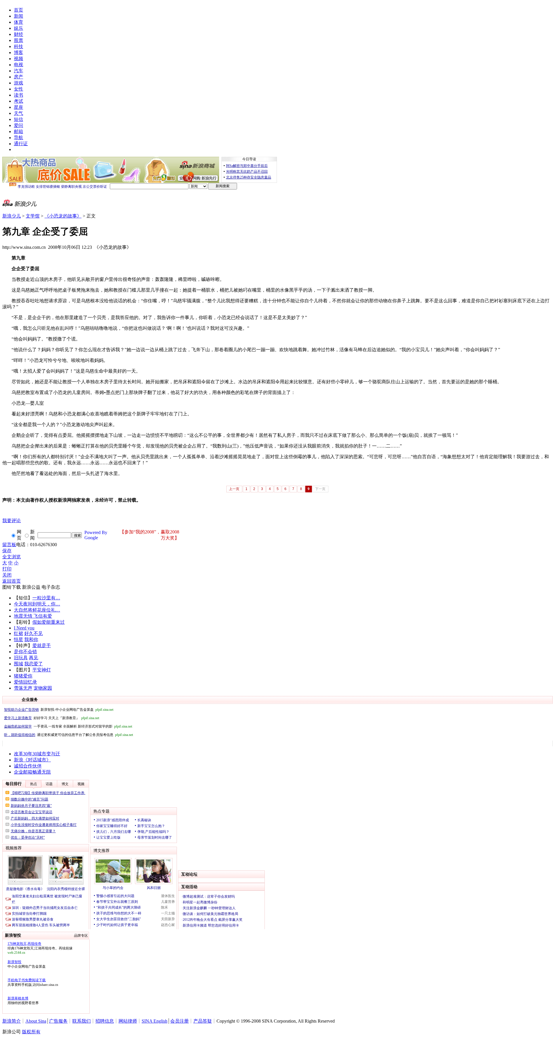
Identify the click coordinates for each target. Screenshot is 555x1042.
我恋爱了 (33, 663)
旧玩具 (21, 657)
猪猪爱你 (23, 675)
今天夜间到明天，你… (37, 603)
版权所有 (31, 1031)
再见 (33, 657)
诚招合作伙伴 (28, 765)
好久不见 (33, 633)
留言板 (9, 544)
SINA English (154, 1021)
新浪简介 (11, 1021)
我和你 (31, 639)
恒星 (18, 639)
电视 (18, 64)
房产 (18, 76)
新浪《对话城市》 (32, 759)
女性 (18, 88)
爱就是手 (41, 645)
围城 (18, 663)
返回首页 (11, 581)
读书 (18, 95)
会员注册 (179, 1021)
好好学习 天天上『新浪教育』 (51, 718)
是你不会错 (25, 651)
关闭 (7, 574)
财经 (18, 34)
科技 (18, 46)
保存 (7, 550)
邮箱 (18, 131)
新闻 (18, 16)
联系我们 (81, 1021)
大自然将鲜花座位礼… (37, 609)
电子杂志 (51, 587)
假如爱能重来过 (48, 622)
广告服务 (58, 1021)
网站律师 (128, 1021)
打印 (7, 568)
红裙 (18, 633)
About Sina (35, 1021)
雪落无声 (23, 688)
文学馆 (33, 215)
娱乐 (18, 28)
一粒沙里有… (46, 597)
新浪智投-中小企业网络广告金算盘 (58, 710)
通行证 (21, 143)
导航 (18, 137)
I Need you (24, 627)
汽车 (18, 70)
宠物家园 (43, 688)
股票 (18, 40)
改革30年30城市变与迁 (37, 753)
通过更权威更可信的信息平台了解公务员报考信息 (68, 735)
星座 (18, 107)
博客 (18, 52)
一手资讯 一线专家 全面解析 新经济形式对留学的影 (68, 726)
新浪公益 (31, 587)
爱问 (18, 125)
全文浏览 (11, 556)
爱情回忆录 (25, 682)
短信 (18, 119)
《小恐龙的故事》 (63, 215)
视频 (18, 58)
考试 (18, 101)
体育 (18, 22)
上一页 (234, 489)
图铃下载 (11, 587)
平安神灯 (41, 669)
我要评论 (11, 520)
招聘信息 (104, 1021)
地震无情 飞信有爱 (33, 616)
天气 (18, 113)
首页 (18, 10)
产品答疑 (202, 1021)
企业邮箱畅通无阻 (32, 771)
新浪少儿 (11, 215)
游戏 (18, 82)
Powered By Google (95, 535)
